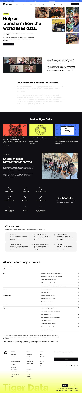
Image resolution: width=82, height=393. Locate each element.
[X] (69, 365)
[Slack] (77, 365)
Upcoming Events (67, 135)
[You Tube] (71, 365)
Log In (61, 4)
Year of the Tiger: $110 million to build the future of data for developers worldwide (15, 135)
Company (43, 4)
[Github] (66, 365)
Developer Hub (37, 4)
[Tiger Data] (5, 352)
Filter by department (7, 266)
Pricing (30, 4)
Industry (22, 4)
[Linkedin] (74, 365)
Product (17, 4)
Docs (26, 4)
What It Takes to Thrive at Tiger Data (41, 135)
